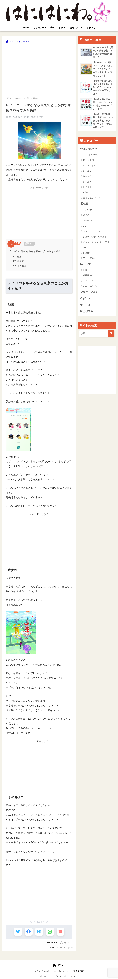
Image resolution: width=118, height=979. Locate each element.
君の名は (87, 215)
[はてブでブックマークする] (39, 932)
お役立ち (91, 27)
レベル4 (87, 187)
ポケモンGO (40, 27)
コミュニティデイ (91, 198)
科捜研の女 (88, 275)
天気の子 (87, 209)
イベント (88, 305)
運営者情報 (78, 971)
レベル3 (87, 181)
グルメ (86, 298)
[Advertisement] (39, 68)
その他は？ (20, 265)
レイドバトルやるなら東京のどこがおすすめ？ (35, 251)
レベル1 (87, 171)
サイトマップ (64, 971)
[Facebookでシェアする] (29, 932)
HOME (26, 27)
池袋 (17, 256)
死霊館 (86, 253)
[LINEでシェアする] (50, 932)
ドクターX (88, 281)
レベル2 (87, 176)
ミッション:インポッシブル (96, 242)
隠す (29, 243)
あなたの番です (90, 286)
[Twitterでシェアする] (18, 932)
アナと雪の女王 (90, 258)
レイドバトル (65, 947)
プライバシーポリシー (45, 971)
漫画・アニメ (76, 27)
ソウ (85, 247)
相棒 (85, 270)
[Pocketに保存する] (60, 932)
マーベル (87, 220)
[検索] (111, 333)
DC (84, 226)
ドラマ (62, 27)
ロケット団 (88, 160)
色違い (86, 192)
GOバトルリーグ (91, 154)
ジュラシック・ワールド (95, 236)
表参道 (18, 261)
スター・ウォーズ (91, 231)
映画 (52, 27)
